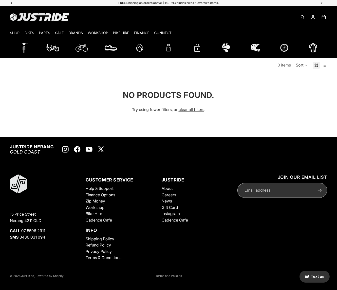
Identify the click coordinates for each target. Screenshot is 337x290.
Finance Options (100, 194)
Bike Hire (94, 213)
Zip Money (95, 201)
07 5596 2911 (33, 230)
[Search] (302, 17)
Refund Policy (98, 245)
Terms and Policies (168, 276)
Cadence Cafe (99, 220)
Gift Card (170, 207)
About (167, 188)
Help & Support (99, 188)
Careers (169, 194)
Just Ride (27, 276)
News (167, 201)
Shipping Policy (100, 238)
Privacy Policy (99, 251)
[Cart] (323, 17)
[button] (302, 65)
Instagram (171, 213)
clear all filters (191, 109)
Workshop (95, 207)
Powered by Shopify (50, 276)
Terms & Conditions (103, 257)
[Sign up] (320, 190)
